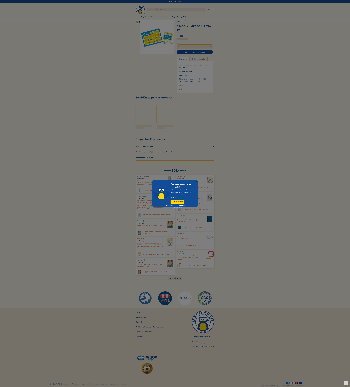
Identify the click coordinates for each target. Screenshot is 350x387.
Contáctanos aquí (177, 201)
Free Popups (172, 205)
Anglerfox (178, 208)
